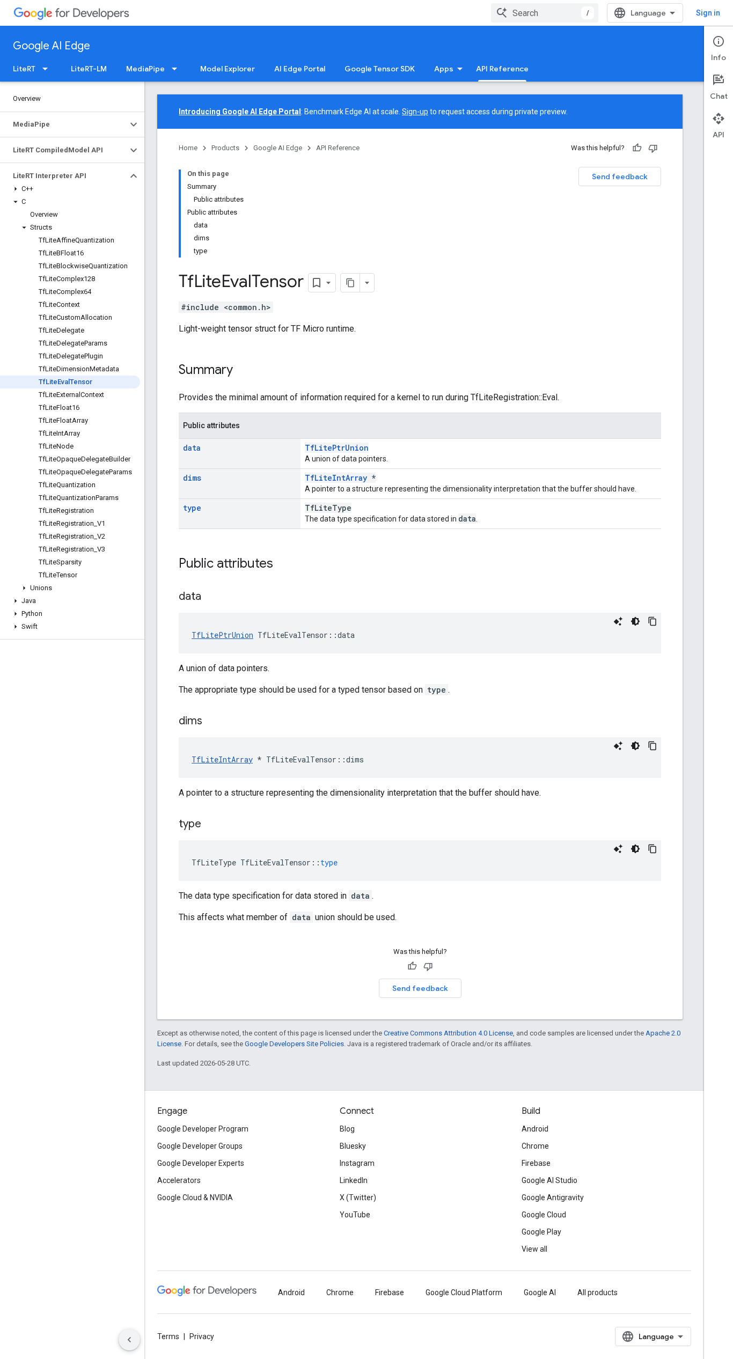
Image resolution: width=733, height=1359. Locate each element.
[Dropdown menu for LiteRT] (48, 69)
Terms (168, 1336)
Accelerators (179, 1180)
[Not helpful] (653, 148)
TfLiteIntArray (336, 478)
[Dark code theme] (635, 621)
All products (597, 1292)
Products (225, 148)
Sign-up (415, 111)
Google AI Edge (51, 46)
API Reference (502, 69)
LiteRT (24, 69)
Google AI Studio (549, 1180)
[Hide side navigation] (129, 1339)
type (192, 508)
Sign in (708, 13)
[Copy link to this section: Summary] (243, 370)
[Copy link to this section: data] (212, 597)
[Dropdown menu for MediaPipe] (177, 69)
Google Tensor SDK (379, 69)
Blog (347, 1129)
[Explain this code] (618, 621)
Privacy (201, 1336)
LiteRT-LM (89, 69)
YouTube (355, 1214)
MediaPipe (145, 69)
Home (188, 148)
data (192, 448)
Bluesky (353, 1146)
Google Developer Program (202, 1129)
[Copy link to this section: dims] (213, 721)
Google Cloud (544, 1214)
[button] (63, 124)
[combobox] (544, 13)
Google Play (541, 1232)
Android (535, 1129)
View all (534, 1249)
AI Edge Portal (299, 69)
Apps (443, 69)
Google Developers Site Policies (294, 1044)
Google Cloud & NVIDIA (195, 1197)
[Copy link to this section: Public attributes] (284, 564)
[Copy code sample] (652, 621)
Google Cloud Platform (464, 1292)
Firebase (536, 1163)
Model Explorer (227, 69)
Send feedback (620, 176)
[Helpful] (637, 148)
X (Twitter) (358, 1197)
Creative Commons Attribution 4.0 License (448, 1033)
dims (192, 478)
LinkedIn (354, 1180)
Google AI (540, 1292)
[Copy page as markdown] (350, 283)
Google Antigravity (553, 1197)
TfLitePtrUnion (337, 448)
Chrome (535, 1146)
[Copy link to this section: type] (212, 824)
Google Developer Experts (200, 1163)
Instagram (357, 1163)
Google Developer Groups (200, 1146)
